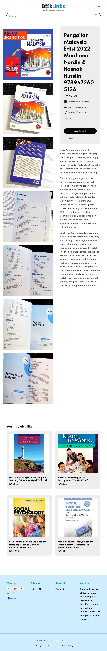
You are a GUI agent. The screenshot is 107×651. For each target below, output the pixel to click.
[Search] (96, 15)
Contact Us (60, 589)
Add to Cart (80, 130)
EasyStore (66, 641)
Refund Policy (67, 645)
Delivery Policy (40, 645)
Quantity (67, 118)
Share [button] (70, 138)
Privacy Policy (54, 645)
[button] (8, 7)
